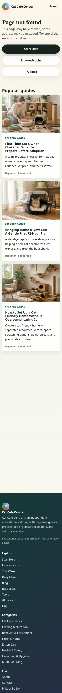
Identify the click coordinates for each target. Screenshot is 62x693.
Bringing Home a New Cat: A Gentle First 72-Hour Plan (26, 231)
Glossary (7, 600)
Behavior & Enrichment (17, 633)
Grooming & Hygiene (16, 656)
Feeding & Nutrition (15, 627)
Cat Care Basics (15, 137)
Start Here (31, 49)
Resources (9, 589)
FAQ (4, 606)
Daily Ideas (9, 577)
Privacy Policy (11, 688)
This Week (8, 571)
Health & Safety (12, 650)
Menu (54, 6)
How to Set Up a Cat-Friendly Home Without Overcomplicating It (23, 315)
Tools (5, 594)
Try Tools (31, 72)
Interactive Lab (11, 565)
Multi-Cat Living (12, 662)
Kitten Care (9, 644)
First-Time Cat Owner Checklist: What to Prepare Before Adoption (24, 147)
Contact (7, 683)
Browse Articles (31, 60)
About (6, 677)
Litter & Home (11, 639)
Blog (5, 583)
